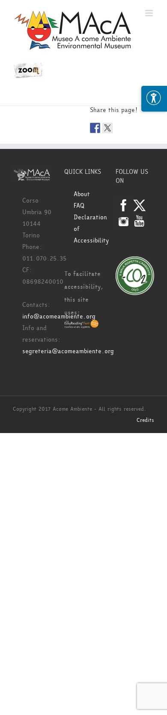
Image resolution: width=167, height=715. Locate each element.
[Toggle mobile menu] (149, 13)
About (82, 194)
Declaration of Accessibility (88, 229)
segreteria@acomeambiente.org (68, 351)
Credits (145, 420)
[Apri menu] (154, 99)
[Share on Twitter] (107, 128)
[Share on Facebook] (95, 128)
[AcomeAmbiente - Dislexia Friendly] (81, 325)
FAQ (79, 205)
